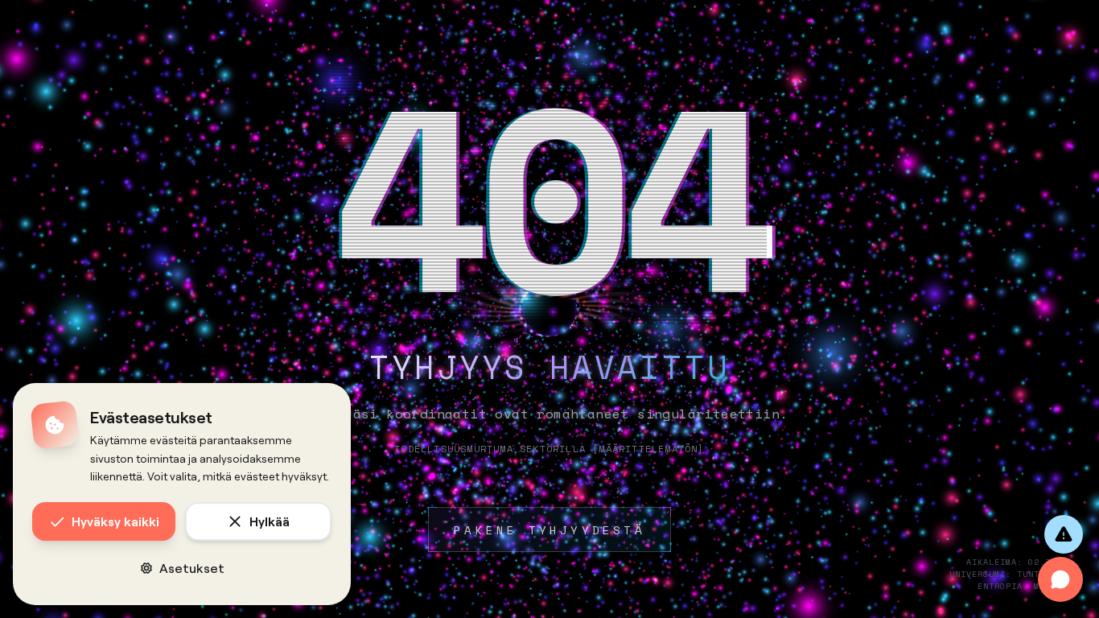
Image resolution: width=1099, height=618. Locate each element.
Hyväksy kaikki (115, 521)
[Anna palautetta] (1063, 534)
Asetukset (191, 567)
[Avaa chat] (1060, 579)
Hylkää (269, 521)
